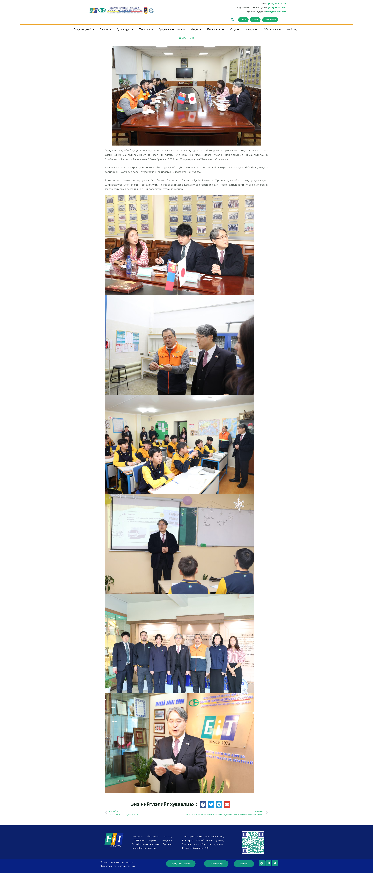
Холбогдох (293, 29)
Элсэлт (104, 29)
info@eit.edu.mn (276, 11)
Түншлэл (144, 29)
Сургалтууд (124, 29)
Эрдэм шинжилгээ (170, 29)
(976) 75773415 (277, 3)
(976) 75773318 (277, 7)
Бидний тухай (82, 29)
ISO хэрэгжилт (272, 29)
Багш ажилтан (216, 29)
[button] (203, 804)
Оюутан (235, 29)
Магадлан (252, 29)
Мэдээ (194, 29)
